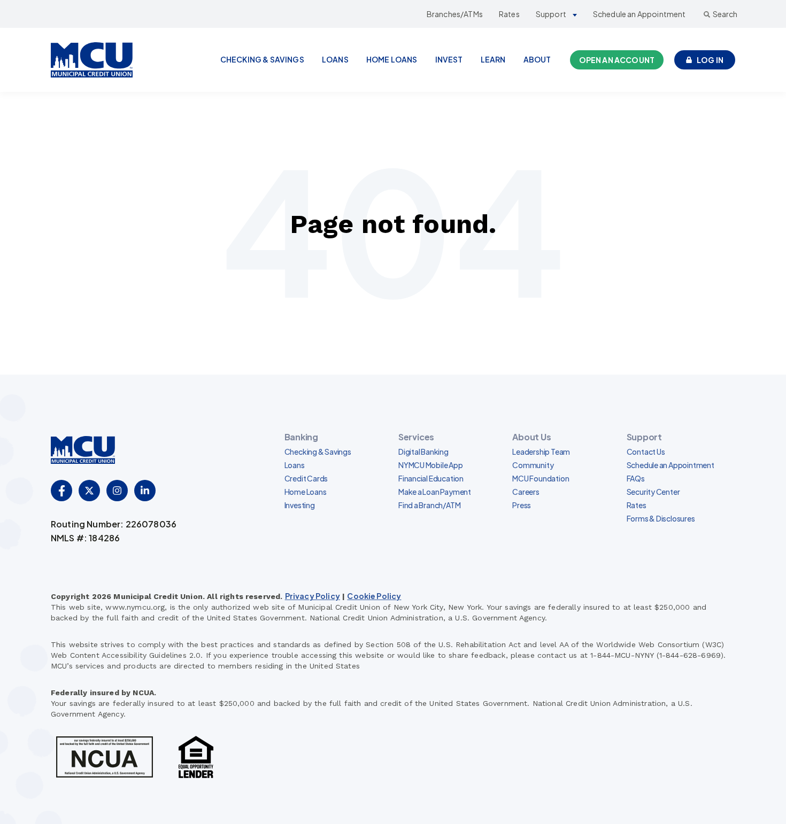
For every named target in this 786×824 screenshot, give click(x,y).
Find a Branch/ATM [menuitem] (429, 505)
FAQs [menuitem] (636, 478)
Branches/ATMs (455, 14)
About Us (531, 436)
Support (551, 14)
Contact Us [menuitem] (646, 451)
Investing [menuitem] (299, 505)
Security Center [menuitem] (653, 491)
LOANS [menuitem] (335, 59)
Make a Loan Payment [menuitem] (434, 491)
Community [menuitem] (532, 465)
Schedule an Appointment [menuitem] (670, 465)
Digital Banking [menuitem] (423, 451)
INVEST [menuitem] (449, 59)
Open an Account (616, 60)
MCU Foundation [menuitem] (540, 478)
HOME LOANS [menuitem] (392, 59)
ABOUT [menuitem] (537, 59)
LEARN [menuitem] (493, 59)
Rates (509, 14)
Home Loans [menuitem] (305, 491)
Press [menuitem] (521, 505)
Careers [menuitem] (526, 491)
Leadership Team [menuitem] (541, 451)
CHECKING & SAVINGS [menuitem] (262, 59)
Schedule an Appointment (639, 14)
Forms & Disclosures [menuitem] (661, 518)
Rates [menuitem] (636, 505)
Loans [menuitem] (294, 465)
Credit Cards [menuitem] (306, 478)
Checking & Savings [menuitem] (317, 451)
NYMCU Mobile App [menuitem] (430, 465)
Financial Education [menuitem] (431, 478)
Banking (301, 436)
